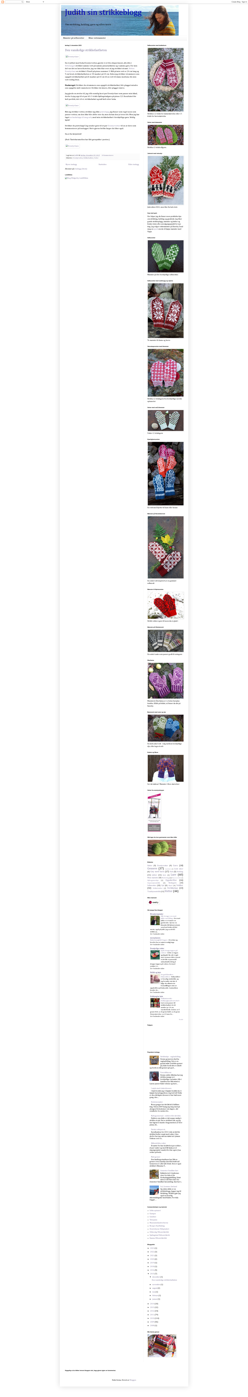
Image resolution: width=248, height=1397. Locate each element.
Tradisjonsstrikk (154, 891)
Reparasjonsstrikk (153, 883)
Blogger (133, 1380)
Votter (96, 158)
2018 (152, 1266)
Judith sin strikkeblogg (103, 13)
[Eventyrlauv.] (72, 146)
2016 (152, 1270)
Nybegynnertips (153, 880)
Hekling (180, 872)
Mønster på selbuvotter (73, 38)
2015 (152, 1274)
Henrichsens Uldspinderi (159, 1229)
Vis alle (181, 1019)
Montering (165, 878)
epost (156, 229)
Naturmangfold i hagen (159, 940)
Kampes (153, 1214)
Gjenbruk (168, 869)
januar (155, 1299)
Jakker (154, 875)
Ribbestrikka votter (158, 1143)
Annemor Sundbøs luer (169, 1171)
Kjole (164, 875)
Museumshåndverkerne (159, 1223)
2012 (152, 1311)
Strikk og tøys (155, 972)
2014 (152, 1304)
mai (154, 1292)
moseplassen (155, 938)
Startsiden (102, 164)
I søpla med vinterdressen (161, 1088)
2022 (152, 1252)
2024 (152, 1248)
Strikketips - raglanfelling (170, 1057)
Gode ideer (178, 869)
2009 (152, 1322)
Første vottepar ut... (158, 1129)
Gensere (152, 868)
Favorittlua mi (165, 1072)
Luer (173, 874)
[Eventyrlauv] (72, 57)
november (156, 1284)
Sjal (162, 885)
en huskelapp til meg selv (81, 117)
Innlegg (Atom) (81, 169)
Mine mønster (152, 878)
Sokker (179, 885)
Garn (175, 865)
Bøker (149, 866)
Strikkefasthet (88, 158)
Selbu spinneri (155, 1210)
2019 (152, 1263)
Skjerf (170, 885)
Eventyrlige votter (157, 948)
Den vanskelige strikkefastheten (86, 50)
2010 (152, 1318)
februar (155, 1295)
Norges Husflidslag (157, 1226)
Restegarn (172, 883)
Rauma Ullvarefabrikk (158, 1238)
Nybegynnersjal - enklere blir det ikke (166, 1116)
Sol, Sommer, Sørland (168, 1187)
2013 (152, 1307)
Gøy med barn (157, 872)
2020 (152, 1259)
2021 (152, 1255)
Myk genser (155, 1157)
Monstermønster (156, 914)
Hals (171, 872)
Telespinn (153, 1220)
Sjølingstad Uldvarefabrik (160, 1235)
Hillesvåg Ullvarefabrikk (159, 1232)
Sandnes (153, 1217)
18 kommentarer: (108, 155)
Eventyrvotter (114, 126)
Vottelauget (70, 66)
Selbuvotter (151, 885)
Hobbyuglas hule (156, 996)
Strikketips (172, 888)
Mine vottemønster (97, 38)
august (155, 1288)
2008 (152, 1325)
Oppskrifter (171, 880)
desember (156, 1277)
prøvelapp (104, 112)
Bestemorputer (157, 1102)
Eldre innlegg (133, 164)
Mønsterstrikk (176, 878)
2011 (152, 1315)
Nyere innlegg (71, 164)
